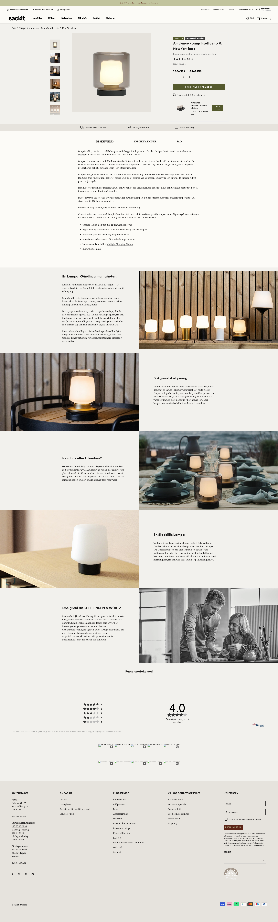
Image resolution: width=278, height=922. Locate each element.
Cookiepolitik (174, 809)
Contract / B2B (67, 813)
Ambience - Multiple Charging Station (199, 105)
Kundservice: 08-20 (245, 9)
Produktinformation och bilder (128, 842)
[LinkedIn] (33, 874)
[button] (262, 9)
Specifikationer (145, 141)
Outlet (96, 18)
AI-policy (172, 823)
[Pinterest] (26, 874)
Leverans (117, 818)
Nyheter (110, 18)
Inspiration (205, 9)
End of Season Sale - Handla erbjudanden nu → (139, 3)
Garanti (117, 852)
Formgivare (65, 804)
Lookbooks (118, 847)
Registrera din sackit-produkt (75, 809)
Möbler (51, 18)
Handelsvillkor (175, 799)
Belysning (66, 18)
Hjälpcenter (119, 804)
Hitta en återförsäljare (124, 823)
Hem (14, 28)
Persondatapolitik (177, 804)
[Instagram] (19, 874)
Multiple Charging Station (120, 244)
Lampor (22, 28)
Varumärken (174, 818)
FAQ (179, 141)
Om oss (231, 9)
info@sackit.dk (19, 862)
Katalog (117, 837)
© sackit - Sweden (19, 904)
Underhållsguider (122, 833)
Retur (116, 809)
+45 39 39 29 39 (19, 826)
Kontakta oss (119, 799)
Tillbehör (82, 18)
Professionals (218, 9)
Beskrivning (105, 141)
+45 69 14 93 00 (19, 849)
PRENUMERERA (233, 827)
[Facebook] (13, 874)
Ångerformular (120, 813)
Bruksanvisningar (122, 828)
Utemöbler (36, 18)
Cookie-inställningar (178, 813)
